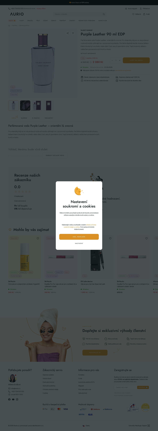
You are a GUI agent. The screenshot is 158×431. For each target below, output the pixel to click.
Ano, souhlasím (79, 237)
